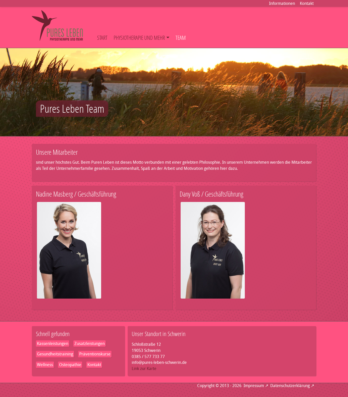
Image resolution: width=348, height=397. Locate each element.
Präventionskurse (95, 354)
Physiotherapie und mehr (139, 37)
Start (102, 37)
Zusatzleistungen (89, 343)
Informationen (282, 3)
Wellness (45, 364)
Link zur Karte (144, 368)
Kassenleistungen (52, 343)
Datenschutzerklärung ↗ (292, 385)
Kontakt (307, 3)
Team (181, 37)
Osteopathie (70, 364)
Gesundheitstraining (55, 354)
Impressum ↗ (256, 385)
